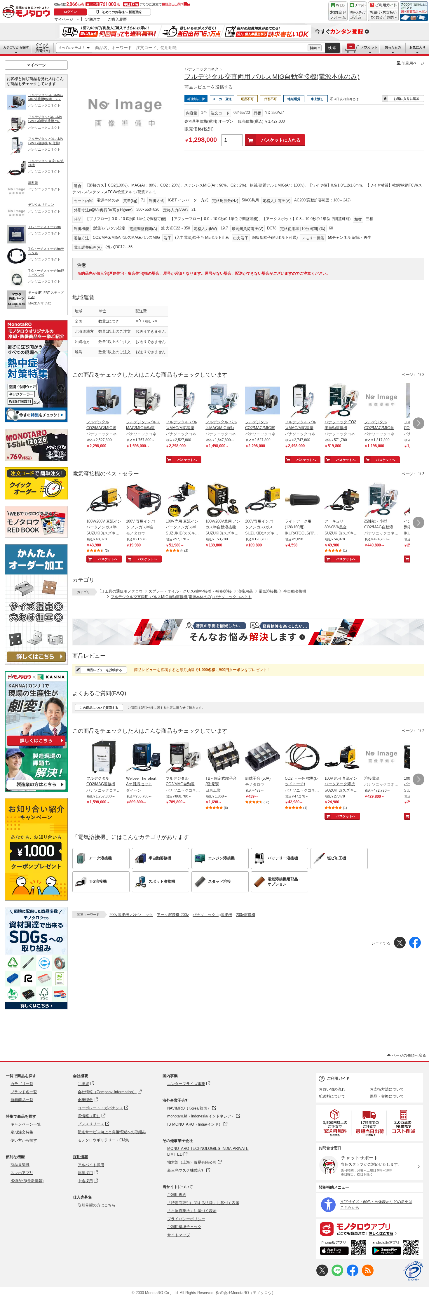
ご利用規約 (176, 1194)
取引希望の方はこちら (97, 1205)
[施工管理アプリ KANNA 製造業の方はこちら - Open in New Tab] (36, 790)
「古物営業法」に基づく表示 (192, 1211)
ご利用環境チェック (184, 1227)
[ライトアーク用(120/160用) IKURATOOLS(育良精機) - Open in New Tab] (302, 500)
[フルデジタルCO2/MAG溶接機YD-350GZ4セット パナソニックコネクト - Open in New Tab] (103, 757)
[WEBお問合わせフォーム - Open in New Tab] (338, 11)
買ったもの (393, 47)
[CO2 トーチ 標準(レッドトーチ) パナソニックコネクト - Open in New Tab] (302, 757)
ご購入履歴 (117, 19)
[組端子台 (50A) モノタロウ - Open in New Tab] (262, 757)
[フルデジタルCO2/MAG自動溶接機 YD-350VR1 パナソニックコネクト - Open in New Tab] (183, 757)
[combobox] (200, 48)
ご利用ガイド (338, 1078)
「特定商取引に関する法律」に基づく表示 (203, 1203)
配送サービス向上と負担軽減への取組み (112, 1132)
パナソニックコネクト (203, 69)
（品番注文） (42, 48)
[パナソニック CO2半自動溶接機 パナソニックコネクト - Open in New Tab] (342, 401)
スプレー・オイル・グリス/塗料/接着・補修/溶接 (190, 591)
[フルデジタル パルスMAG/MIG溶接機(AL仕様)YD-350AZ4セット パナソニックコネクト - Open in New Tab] (183, 401)
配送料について (332, 1096)
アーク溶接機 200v (173, 915)
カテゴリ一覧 (22, 1084)
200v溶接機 (245, 915)
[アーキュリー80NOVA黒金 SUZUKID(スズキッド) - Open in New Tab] (342, 500)
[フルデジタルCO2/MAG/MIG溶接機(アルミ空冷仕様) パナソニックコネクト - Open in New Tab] (262, 401)
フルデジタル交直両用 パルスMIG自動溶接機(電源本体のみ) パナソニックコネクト (181, 597)
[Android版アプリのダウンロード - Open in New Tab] (396, 1248)
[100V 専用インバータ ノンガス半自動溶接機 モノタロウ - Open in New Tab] (143, 500)
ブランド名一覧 (24, 1092)
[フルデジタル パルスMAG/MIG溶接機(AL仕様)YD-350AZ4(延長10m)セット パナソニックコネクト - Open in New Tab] (302, 401)
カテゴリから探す (16, 47)
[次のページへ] (418, 423)
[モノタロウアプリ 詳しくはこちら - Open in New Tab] (369, 1228)
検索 (332, 48)
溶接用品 (245, 591)
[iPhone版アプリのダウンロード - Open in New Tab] (343, 1248)
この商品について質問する (99, 707)
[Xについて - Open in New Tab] (322, 1275)
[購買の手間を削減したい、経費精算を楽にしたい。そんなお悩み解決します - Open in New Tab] (248, 632)
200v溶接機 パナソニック (131, 915)
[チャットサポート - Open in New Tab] (358, 11)
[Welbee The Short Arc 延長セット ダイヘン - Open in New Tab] (143, 757)
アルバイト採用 (91, 1165)
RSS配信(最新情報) (27, 1180)
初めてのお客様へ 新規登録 (122, 12)
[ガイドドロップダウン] (383, 15)
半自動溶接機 (294, 591)
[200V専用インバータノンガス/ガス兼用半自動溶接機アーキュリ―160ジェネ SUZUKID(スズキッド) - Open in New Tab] (262, 500)
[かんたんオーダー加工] (36, 663)
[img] (27, 11)
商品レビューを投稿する (208, 86)
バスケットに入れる (281, 139)
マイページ (63, 19)
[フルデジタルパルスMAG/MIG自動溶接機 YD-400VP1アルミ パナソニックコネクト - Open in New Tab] (143, 401)
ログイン (70, 11)
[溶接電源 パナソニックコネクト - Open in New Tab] (381, 757)
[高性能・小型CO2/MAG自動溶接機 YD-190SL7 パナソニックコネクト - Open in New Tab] (381, 500)
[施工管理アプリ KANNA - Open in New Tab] (36, 745)
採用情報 (80, 1157)
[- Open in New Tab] (335, 1122)
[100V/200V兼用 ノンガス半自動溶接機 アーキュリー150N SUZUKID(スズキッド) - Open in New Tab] (222, 500)
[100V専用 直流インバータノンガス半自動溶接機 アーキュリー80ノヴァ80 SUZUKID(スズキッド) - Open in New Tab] (183, 500)
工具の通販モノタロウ (124, 591)
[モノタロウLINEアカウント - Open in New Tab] (337, 1275)
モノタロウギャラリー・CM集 (103, 1140)
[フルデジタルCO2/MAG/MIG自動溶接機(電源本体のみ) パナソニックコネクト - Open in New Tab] (381, 401)
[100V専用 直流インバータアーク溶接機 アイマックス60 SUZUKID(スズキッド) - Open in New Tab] (342, 757)
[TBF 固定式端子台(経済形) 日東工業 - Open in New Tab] (222, 757)
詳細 (313, 48)
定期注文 (92, 19)
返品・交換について (387, 1096)
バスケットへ (187, 460)
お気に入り (417, 47)
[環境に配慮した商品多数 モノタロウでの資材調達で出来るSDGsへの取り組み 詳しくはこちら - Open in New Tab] (36, 1007)
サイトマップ (178, 1235)
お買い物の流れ (332, 1089)
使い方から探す (24, 1140)
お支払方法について (387, 1089)
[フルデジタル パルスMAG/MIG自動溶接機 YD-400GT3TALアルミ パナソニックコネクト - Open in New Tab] (222, 401)
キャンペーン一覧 (26, 1124)
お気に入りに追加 (406, 98)
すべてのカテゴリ (71, 47)
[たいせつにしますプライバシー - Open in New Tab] (413, 1271)
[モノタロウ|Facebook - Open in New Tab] (352, 1275)
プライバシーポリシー (186, 1219)
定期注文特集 (22, 1132)
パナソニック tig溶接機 (212, 915)
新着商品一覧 (22, 1100)
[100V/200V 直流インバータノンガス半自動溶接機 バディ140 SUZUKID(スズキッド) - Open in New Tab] (103, 500)
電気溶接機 (268, 591)
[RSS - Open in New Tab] (368, 1275)
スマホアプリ (22, 1173)
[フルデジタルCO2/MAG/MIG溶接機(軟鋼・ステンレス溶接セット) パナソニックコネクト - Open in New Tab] (103, 401)
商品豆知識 (20, 1164)
